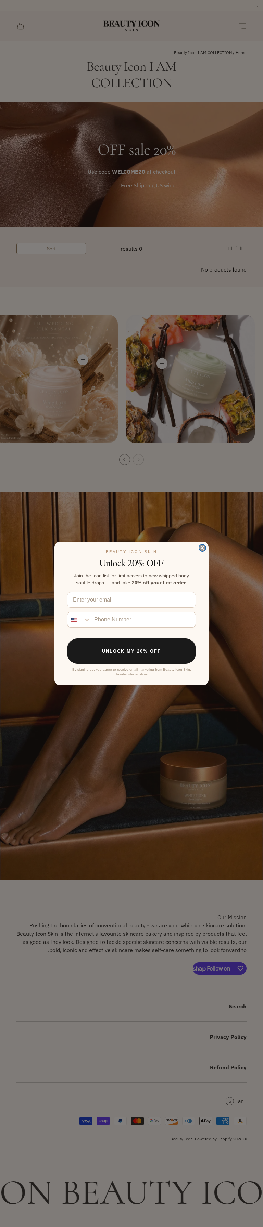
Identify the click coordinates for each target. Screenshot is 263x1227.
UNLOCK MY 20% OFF (131, 651)
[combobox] (79, 619)
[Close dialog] (202, 547)
